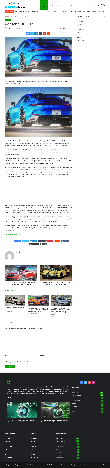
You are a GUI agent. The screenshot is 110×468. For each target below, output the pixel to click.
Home (7, 16)
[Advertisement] (38, 192)
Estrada (77, 5)
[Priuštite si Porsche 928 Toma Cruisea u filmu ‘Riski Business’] (15, 300)
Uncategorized (77, 395)
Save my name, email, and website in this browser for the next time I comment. (27, 362)
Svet (66, 5)
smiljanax (10, 28)
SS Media (31, 465)
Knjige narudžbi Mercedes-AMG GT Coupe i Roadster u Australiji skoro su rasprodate (38, 309)
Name (7, 349)
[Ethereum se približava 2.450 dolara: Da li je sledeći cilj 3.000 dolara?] (55, 410)
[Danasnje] (15, 5)
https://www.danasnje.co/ (12, 234)
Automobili (44, 5)
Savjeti (71, 5)
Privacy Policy (34, 5)
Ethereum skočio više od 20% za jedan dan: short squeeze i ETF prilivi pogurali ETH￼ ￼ (38, 11)
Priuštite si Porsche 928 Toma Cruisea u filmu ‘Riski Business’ (14, 308)
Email (7, 355)
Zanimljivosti (59, 5)
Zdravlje (51, 5)
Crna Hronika (85, 5)
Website (42, 355)
